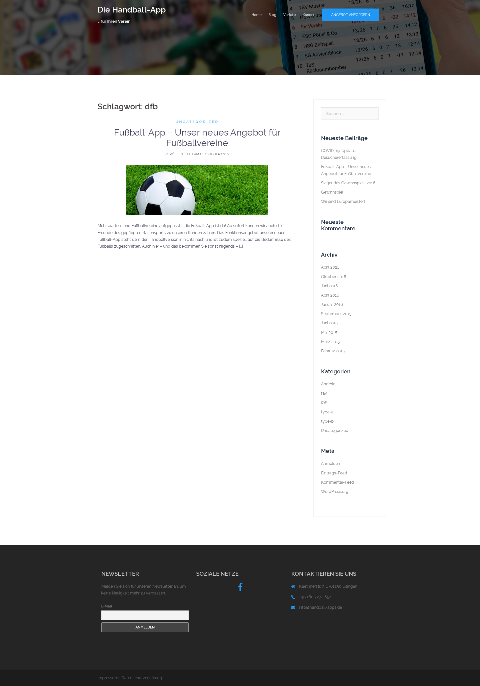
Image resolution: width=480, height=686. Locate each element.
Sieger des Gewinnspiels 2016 (348, 183)
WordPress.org (334, 491)
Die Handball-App (132, 9)
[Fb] (240, 588)
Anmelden (330, 463)
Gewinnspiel (332, 192)
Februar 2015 (333, 351)
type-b (327, 421)
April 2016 (330, 295)
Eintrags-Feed (334, 473)
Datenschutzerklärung (141, 677)
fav (324, 393)
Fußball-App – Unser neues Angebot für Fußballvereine (197, 137)
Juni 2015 (329, 323)
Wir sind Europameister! (343, 201)
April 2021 (330, 267)
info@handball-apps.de (320, 607)
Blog (272, 15)
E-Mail (106, 606)
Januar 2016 (332, 304)
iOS (324, 402)
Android (328, 384)
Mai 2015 (329, 332)
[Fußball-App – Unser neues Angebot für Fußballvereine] (197, 189)
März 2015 (330, 341)
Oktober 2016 (333, 276)
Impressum (108, 677)
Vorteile (289, 15)
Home (257, 15)
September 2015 (336, 313)
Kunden (309, 15)
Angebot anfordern (350, 15)
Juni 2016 (329, 286)
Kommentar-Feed (337, 482)
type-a (327, 412)
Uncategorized (197, 122)
